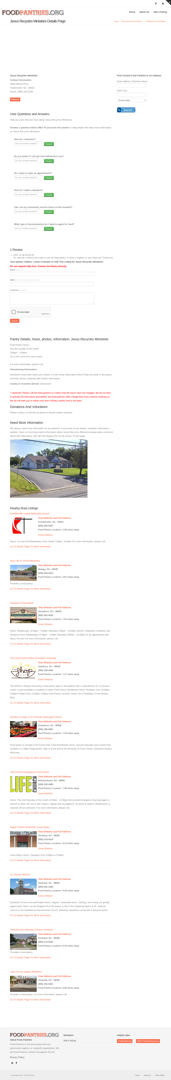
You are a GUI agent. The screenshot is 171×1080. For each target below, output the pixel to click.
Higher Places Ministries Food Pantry (30, 827)
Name (16, 270)
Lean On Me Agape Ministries (26, 971)
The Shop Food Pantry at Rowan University (33, 658)
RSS (11, 1062)
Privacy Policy (17, 1057)
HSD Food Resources (148, 1041)
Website (15, 99)
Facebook (15, 1062)
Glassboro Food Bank (21, 603)
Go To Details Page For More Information (30, 546)
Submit (15, 320)
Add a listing (160, 12)
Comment (18, 290)
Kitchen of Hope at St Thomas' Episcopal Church (36, 717)
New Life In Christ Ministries (25, 560)
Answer (49, 144)
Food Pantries (33, 14)
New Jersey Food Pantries (132, 21)
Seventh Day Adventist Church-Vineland (31, 929)
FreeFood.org (124, 1041)
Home (132, 12)
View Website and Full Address (54, 518)
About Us (144, 12)
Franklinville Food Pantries (155, 21)
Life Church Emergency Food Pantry (29, 772)
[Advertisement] (85, 46)
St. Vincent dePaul (20, 874)
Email (41, 535)
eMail (24, 280)
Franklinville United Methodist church (29, 513)
